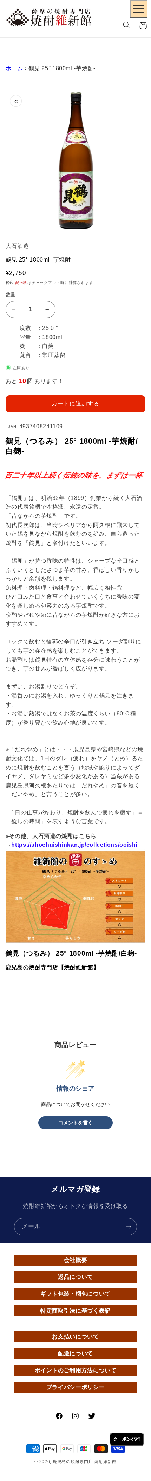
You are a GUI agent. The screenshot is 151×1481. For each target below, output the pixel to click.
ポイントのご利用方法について (76, 1370)
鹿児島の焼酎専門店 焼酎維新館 (85, 1462)
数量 (11, 294)
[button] (127, 26)
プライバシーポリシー (75, 1387)
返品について (75, 1277)
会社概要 (75, 1260)
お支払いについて (75, 1337)
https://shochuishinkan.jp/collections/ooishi (74, 845)
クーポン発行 (126, 1439)
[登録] (128, 1226)
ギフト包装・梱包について (75, 1294)
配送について (75, 1353)
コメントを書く (75, 1122)
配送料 (21, 282)
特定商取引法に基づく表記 (75, 1311)
